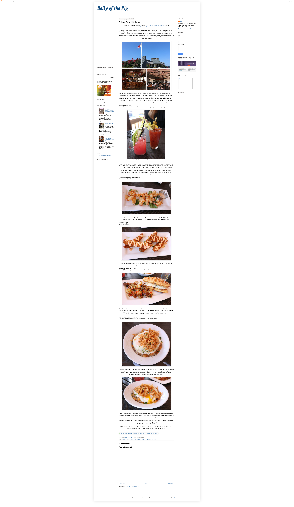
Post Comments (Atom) (132, 486)
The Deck (157, 97)
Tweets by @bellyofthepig (104, 155)
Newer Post (122, 483)
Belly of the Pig (112, 8)
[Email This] (137, 437)
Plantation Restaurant (146, 27)
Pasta (143, 439)
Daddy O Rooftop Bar (160, 25)
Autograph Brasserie (140, 97)
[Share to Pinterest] (143, 437)
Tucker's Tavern (149, 25)
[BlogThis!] (139, 437)
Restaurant (148, 439)
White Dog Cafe (128, 97)
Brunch (124, 439)
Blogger (174, 497)
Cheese (128, 439)
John (181, 21)
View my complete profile (185, 28)
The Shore (153, 439)
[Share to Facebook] (142, 437)
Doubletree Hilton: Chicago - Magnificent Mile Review (109, 111)
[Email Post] (135, 437)
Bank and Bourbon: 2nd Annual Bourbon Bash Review (109, 138)
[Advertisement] (105, 41)
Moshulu (148, 97)
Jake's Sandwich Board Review (109, 124)
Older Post (170, 483)
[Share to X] (140, 437)
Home (146, 483)
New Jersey (139, 439)
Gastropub (133, 439)
